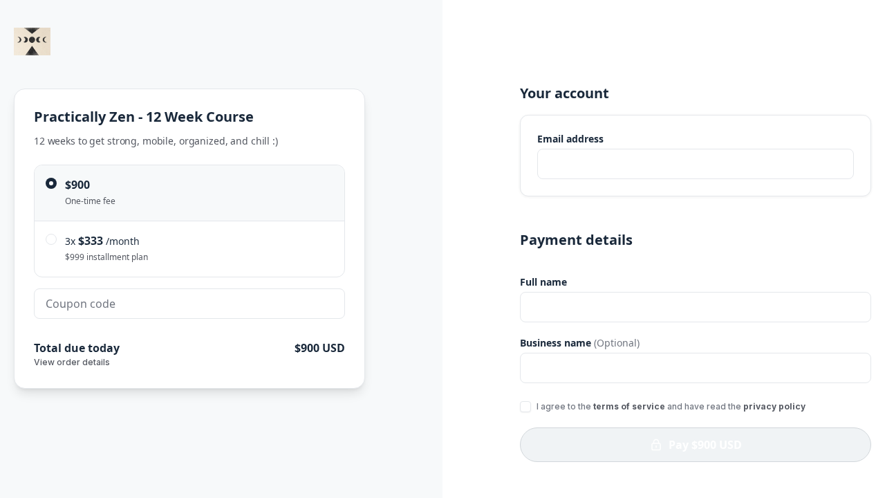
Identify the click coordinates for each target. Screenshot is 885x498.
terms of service (629, 406)
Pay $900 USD (705, 444)
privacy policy (774, 406)
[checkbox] (525, 406)
